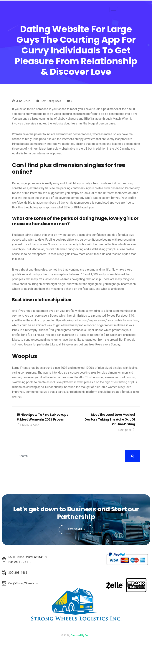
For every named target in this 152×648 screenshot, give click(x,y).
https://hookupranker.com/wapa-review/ (81, 320)
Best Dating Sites (51, 100)
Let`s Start (75, 529)
